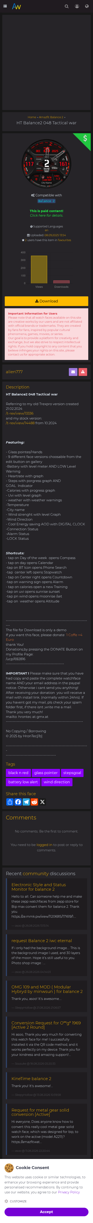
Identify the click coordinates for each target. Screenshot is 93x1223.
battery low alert (23, 782)
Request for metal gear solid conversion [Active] (40, 1112)
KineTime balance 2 (31, 1078)
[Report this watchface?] (83, 372)
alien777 (14, 371)
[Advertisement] (46, 62)
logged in (44, 845)
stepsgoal (72, 773)
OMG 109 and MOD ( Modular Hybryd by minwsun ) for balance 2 (47, 989)
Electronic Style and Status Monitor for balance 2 (39, 887)
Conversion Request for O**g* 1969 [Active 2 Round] (46, 1025)
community (36, 873)
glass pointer (46, 773)
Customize (18, 1201)
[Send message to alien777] (73, 372)
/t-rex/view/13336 (19, 413)
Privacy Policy (69, 1192)
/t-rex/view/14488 (20, 423)
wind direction (57, 782)
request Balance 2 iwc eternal (42, 940)
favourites (64, 240)
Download (48, 301)
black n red (18, 773)
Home (32, 117)
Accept (46, 1212)
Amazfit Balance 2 (51, 117)
